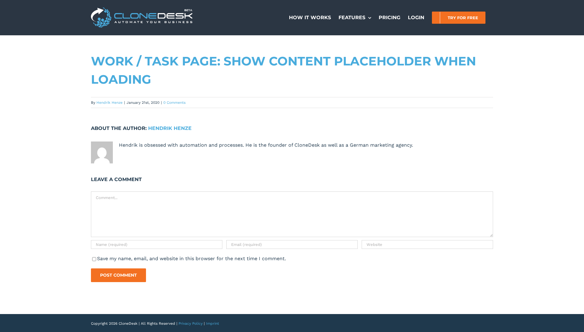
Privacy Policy (191, 323)
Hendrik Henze (109, 102)
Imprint (212, 323)
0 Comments (174, 102)
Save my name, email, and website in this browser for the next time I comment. (191, 258)
